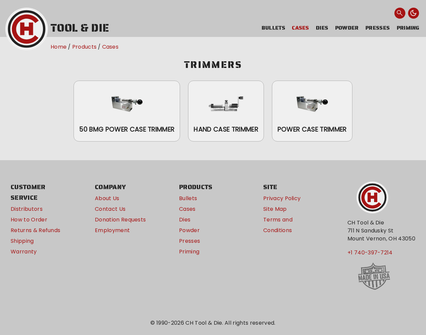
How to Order (29, 219)
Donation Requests (120, 219)
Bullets (273, 28)
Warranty (24, 251)
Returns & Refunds (35, 230)
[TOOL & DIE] (26, 29)
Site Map (275, 209)
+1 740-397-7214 (370, 252)
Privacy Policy (282, 198)
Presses (377, 28)
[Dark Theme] (413, 13)
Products (84, 47)
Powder (347, 28)
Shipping (22, 241)
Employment (112, 230)
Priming (408, 28)
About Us (107, 198)
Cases (300, 28)
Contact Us (110, 209)
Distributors (27, 209)
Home (59, 47)
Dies (322, 28)
